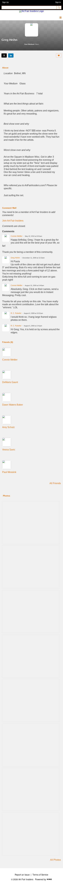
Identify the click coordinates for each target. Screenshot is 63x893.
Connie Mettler (16, 236)
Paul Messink (9, 472)
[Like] (59, 55)
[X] (4, 55)
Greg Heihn (15, 258)
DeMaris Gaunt (10, 382)
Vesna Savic (8, 449)
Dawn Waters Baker (12, 404)
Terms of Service (40, 874)
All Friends (55, 483)
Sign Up (5, 2)
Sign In (58, 2)
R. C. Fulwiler (16, 313)
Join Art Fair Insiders (12, 220)
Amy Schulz (8, 427)
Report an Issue (22, 874)
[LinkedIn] (10, 55)
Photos (6, 496)
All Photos (55, 860)
